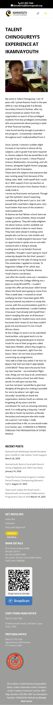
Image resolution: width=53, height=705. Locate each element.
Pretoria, (13, 645)
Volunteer (10, 523)
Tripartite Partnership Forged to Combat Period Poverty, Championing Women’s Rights (25, 480)
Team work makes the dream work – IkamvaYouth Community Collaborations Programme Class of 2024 (25, 493)
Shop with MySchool (15, 527)
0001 (20, 645)
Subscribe (10, 519)
